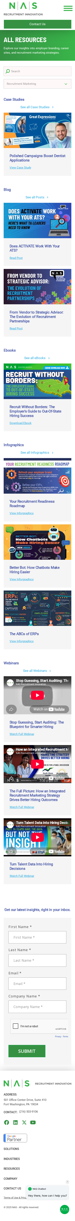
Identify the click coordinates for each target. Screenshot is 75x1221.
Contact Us (12, 1188)
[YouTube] (33, 1122)
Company (10, 1178)
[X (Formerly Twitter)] (24, 1122)
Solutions (11, 1149)
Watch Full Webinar (22, 734)
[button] (67, 8)
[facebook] (7, 1122)
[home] (23, 8)
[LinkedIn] (15, 1122)
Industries (12, 1159)
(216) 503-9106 (28, 1111)
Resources (12, 1168)
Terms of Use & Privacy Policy (20, 1197)
